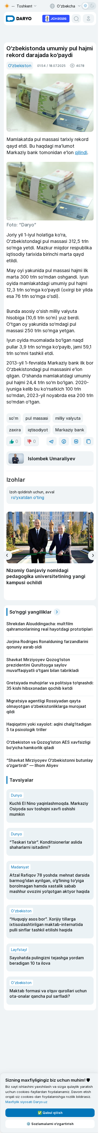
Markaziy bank (69, 429)
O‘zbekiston (19, 65)
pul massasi (36, 418)
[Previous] (7, 555)
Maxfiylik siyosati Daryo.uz (26, 1102)
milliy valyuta (68, 418)
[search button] (76, 18)
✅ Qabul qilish (50, 1113)
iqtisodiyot (38, 429)
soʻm (13, 418)
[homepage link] (19, 18)
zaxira (15, 429)
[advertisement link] (55, 18)
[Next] (92, 555)
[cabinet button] (88, 18)
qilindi (81, 152)
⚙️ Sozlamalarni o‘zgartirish (50, 1124)
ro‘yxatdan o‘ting (27, 497)
